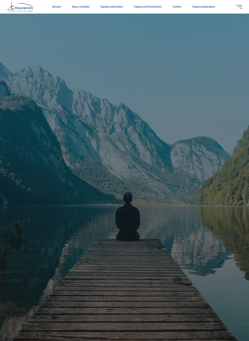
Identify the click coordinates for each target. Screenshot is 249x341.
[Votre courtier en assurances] (20, 6)
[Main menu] (239, 6)
